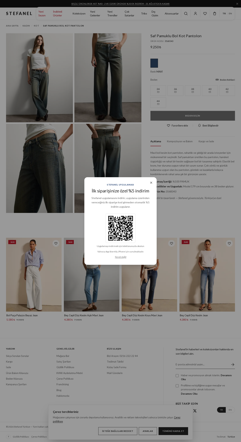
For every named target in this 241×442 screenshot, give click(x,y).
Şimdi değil (120, 257)
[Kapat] (151, 182)
